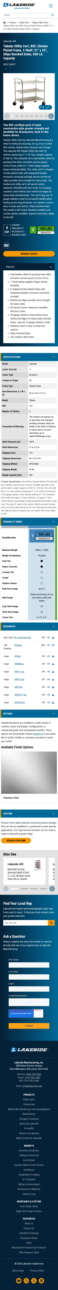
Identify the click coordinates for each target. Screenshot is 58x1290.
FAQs (29, 1242)
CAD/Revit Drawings (29, 1233)
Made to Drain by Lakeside (29, 1138)
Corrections (29, 1160)
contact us (38, 733)
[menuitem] (29, 1117)
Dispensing (29, 1104)
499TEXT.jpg (19, 702)
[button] (51, 116)
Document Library (29, 1238)
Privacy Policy (37, 1270)
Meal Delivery (29, 1113)
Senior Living (29, 1194)
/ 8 (42, 107)
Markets (29, 1145)
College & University (29, 1155)
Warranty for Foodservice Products (29, 1247)
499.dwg (18, 645)
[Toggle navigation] (51, 6)
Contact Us (29, 1228)
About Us (29, 1223)
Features (10, 266)
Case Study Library (29, 1206)
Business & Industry (29, 1150)
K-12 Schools (29, 1179)
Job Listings (18, 1270)
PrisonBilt (29, 1128)
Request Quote (29, 253)
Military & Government (29, 1184)
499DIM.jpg (19, 664)
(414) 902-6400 (32, 1077)
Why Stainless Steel (29, 1252)
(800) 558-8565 (33, 1074)
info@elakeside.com (32, 1086)
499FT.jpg (18, 687)
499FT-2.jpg (19, 679)
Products (12, 22)
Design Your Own (16, 840)
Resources (29, 1218)
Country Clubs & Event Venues (29, 1164)
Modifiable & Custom (29, 1201)
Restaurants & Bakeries (29, 1189)
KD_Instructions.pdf (22, 637)
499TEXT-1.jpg (20, 695)
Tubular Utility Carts (40, 22)
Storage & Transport (29, 1118)
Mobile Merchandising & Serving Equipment (29, 1109)
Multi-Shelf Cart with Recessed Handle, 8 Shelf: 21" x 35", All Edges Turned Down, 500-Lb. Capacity (19, 874)
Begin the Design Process (29, 1211)
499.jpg (17, 656)
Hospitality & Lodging (29, 1174)
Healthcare (29, 1169)
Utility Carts (24, 22)
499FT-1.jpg (19, 671)
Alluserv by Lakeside (29, 1133)
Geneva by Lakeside (29, 1123)
